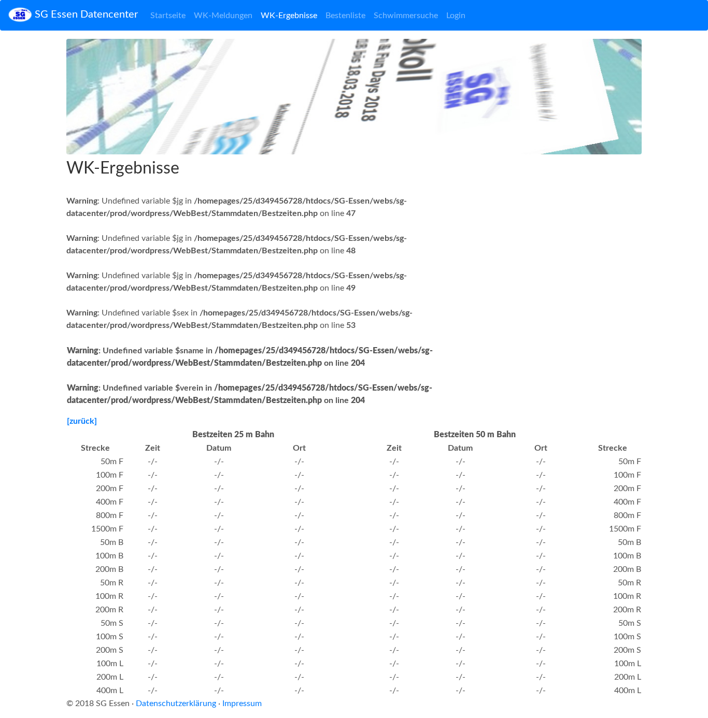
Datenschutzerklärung (176, 703)
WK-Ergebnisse (289, 15)
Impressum (242, 703)
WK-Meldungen (223, 15)
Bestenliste (345, 15)
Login (455, 15)
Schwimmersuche (406, 15)
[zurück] (82, 421)
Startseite (168, 15)
